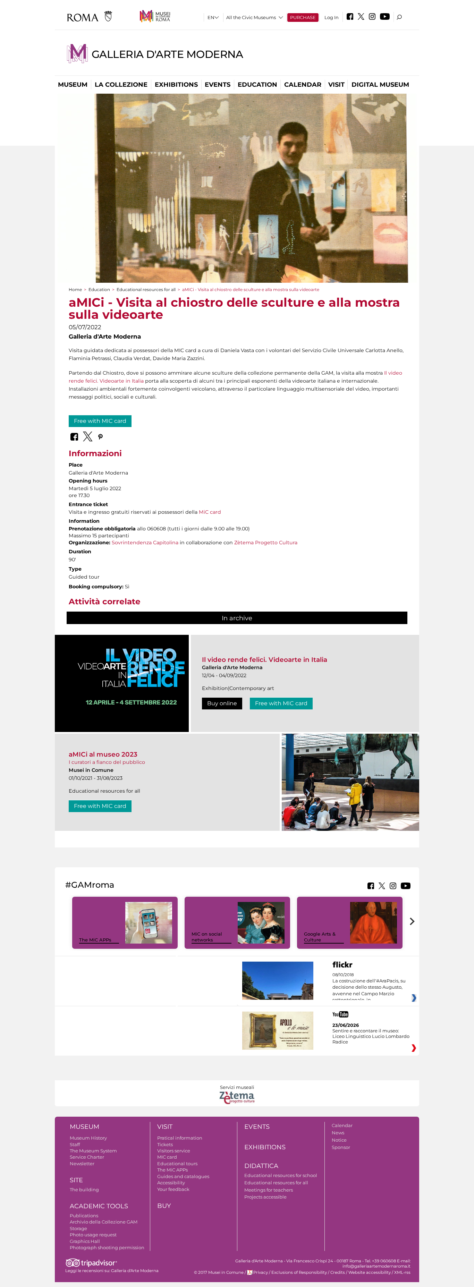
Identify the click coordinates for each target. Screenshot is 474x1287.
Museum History (88, 1138)
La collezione (121, 84)
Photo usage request (93, 1234)
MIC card (167, 1157)
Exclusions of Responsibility (299, 1272)
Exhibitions (176, 84)
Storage (78, 1228)
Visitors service (173, 1150)
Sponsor (341, 1147)
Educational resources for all (146, 289)
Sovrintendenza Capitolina (145, 542)
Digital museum (380, 84)
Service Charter (87, 1157)
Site (76, 1180)
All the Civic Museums (251, 17)
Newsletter (82, 1163)
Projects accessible (265, 1197)
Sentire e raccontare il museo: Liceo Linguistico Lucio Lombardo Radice (370, 1036)
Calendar (302, 84)
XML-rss (402, 1272)
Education (257, 84)
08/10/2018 (369, 987)
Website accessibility (369, 1272)
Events (217, 84)
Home (75, 289)
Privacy (260, 1272)
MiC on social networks (207, 937)
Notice (339, 1140)
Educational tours (177, 1163)
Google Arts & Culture (320, 937)
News (338, 1132)
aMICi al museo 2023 (103, 754)
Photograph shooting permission (107, 1247)
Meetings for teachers (268, 1190)
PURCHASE (303, 17)
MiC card (210, 512)
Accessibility (171, 1182)
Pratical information (179, 1138)
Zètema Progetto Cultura (265, 542)
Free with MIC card (100, 421)
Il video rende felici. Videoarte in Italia (264, 660)
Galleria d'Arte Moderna (167, 54)
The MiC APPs (95, 940)
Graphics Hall (85, 1241)
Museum (72, 84)
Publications (84, 1215)
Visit (336, 84)
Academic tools (99, 1206)
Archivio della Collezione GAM (103, 1222)
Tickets (165, 1144)
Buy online (222, 703)
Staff (75, 1144)
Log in (331, 17)
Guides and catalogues (183, 1176)
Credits (337, 1272)
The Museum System (93, 1150)
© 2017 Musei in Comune (219, 1272)
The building (84, 1189)
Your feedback (173, 1189)
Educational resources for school (280, 1175)
